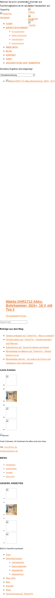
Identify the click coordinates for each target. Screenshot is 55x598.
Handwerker (17, 39)
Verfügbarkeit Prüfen (16, 316)
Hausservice (18, 43)
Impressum (10, 465)
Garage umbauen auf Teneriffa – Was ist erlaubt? (30, 335)
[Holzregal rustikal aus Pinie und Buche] (11, 417)
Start (9, 24)
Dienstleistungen (17, 28)
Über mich (12, 47)
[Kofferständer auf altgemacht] (11, 385)
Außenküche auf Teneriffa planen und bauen (27, 347)
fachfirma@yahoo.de (9, 451)
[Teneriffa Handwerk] (7, 17)
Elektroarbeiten (19, 35)
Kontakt (11, 55)
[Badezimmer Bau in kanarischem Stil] (11, 401)
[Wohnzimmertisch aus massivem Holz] (11, 429)
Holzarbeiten (18, 31)
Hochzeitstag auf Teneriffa (23, 63)
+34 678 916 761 (10, 447)
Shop (9, 59)
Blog (9, 51)
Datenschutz (11, 469)
